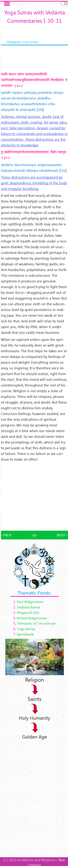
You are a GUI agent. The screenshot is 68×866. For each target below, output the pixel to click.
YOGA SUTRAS (30, 42)
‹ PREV (6, 535)
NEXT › (62, 535)
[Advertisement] (34, 496)
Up (34, 535)
